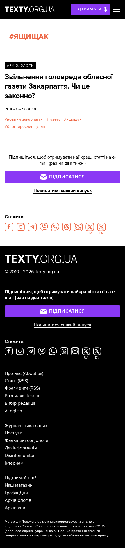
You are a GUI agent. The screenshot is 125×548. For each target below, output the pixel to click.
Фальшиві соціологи (26, 440)
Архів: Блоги (20, 65)
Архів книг (16, 508)
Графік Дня (16, 493)
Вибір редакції (20, 403)
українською (45, 531)
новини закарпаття (25, 119)
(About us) (33, 373)
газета (54, 119)
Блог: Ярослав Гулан (26, 126)
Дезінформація (21, 448)
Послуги (13, 433)
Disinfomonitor (20, 456)
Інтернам (14, 463)
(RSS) (23, 381)
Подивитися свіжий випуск (62, 191)
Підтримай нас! (20, 478)
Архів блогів (18, 500)
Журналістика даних (26, 426)
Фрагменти (16, 388)
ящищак (73, 119)
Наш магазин (19, 485)
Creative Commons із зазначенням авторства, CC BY (64, 526)
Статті (11, 381)
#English (13, 411)
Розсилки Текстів (23, 396)
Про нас (13, 373)
